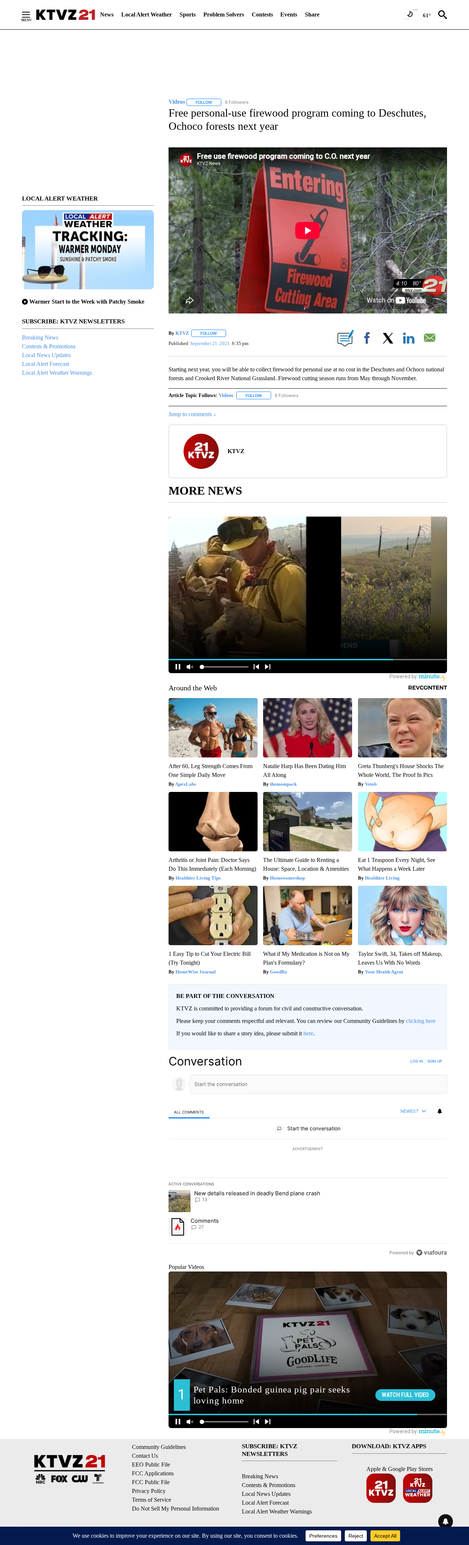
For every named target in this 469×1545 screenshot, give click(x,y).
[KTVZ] (65, 15)
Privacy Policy (149, 1491)
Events (288, 14)
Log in (416, 1061)
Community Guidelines (159, 1447)
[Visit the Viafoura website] (431, 1252)
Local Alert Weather (146, 14)
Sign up (434, 1061)
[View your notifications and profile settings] (439, 1111)
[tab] (189, 1112)
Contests (262, 14)
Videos (226, 395)
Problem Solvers (223, 14)
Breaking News (40, 337)
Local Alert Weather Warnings (57, 373)
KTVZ (182, 333)
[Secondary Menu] (31, 15)
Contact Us (145, 1456)
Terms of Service (151, 1500)
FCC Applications (153, 1473)
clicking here (421, 1021)
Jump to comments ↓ (192, 414)
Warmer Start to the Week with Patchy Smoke (86, 301)
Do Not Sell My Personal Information (175, 1508)
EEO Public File (151, 1464)
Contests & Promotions (48, 346)
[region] (308, 1157)
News (107, 14)
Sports (188, 14)
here (308, 1033)
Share (312, 14)
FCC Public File (151, 1482)
